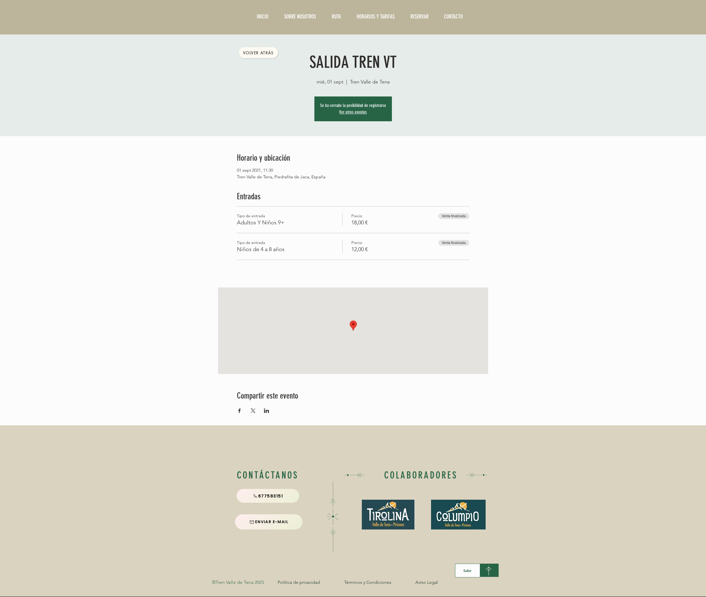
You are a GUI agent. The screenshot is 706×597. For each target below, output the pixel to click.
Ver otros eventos (353, 112)
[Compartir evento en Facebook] (239, 410)
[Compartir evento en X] (253, 410)
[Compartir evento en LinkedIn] (266, 410)
